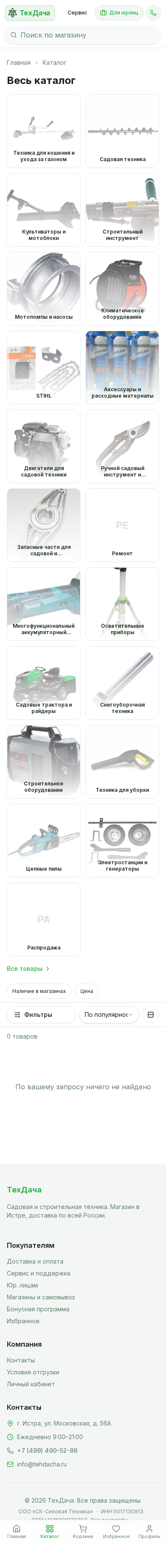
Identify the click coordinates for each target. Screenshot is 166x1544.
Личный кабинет (31, 1384)
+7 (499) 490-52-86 (47, 1450)
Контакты (21, 1360)
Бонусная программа (38, 1309)
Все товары (25, 968)
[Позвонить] (153, 12)
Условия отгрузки (33, 1372)
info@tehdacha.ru (42, 1464)
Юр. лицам (22, 1285)
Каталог (54, 62)
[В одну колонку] (150, 1014)
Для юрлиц (123, 12)
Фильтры (38, 1014)
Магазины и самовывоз (41, 1297)
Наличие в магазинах (39, 991)
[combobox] (109, 1014)
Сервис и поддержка (38, 1273)
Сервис (77, 12)
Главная (19, 62)
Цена (86, 991)
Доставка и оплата (35, 1261)
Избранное (23, 1321)
